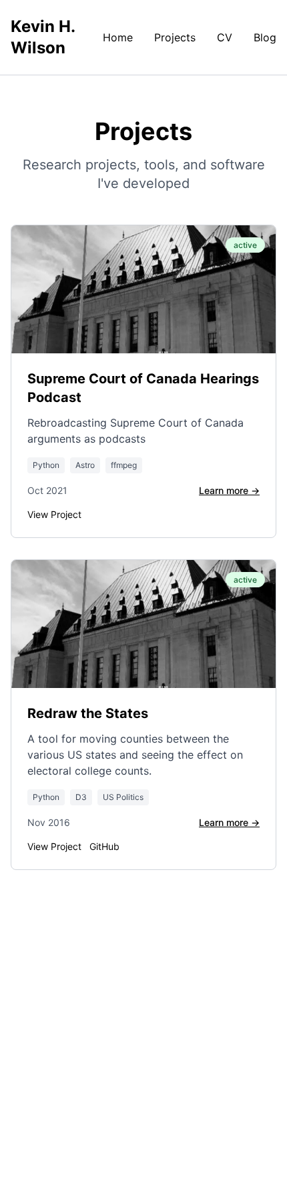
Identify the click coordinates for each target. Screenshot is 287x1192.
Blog (265, 37)
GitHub (104, 846)
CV (224, 37)
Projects (175, 37)
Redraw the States (87, 713)
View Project (54, 514)
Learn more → (229, 490)
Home (118, 37)
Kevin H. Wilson (43, 37)
